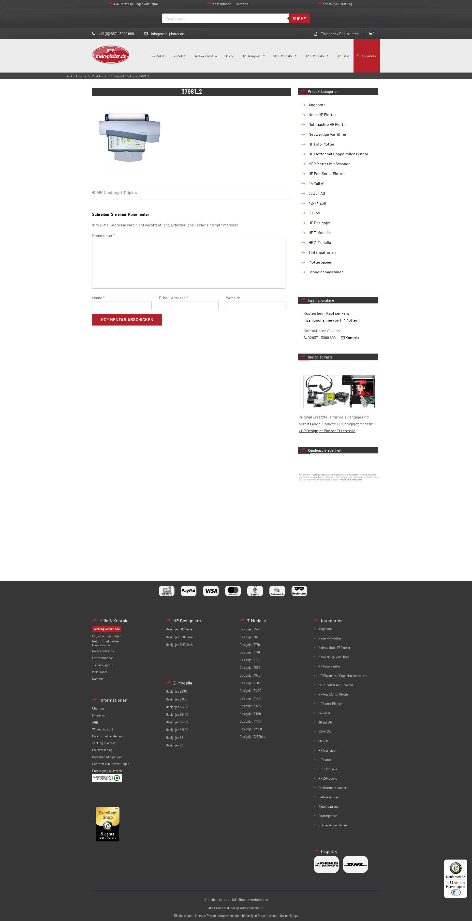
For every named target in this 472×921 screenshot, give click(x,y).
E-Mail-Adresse (173, 297)
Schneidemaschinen (326, 271)
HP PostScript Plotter (327, 173)
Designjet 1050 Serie (179, 645)
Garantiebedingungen (107, 757)
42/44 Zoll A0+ (206, 56)
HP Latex (343, 56)
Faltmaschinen (328, 797)
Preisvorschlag (102, 750)
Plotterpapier (320, 262)
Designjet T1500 (250, 706)
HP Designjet (251, 56)
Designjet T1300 (250, 698)
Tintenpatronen (322, 252)
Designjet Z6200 (177, 722)
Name (98, 297)
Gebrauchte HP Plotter (328, 124)
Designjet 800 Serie (179, 637)
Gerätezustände (103, 651)
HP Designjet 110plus (117, 192)
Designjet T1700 (250, 721)
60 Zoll (229, 56)
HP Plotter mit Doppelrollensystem (338, 153)
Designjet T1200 (250, 691)
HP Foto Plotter (322, 144)
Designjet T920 (250, 675)
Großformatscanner (332, 788)
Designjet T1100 (250, 683)
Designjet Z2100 (177, 691)
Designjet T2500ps (252, 737)
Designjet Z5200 (177, 707)
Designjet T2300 (251, 729)
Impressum (99, 715)
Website (233, 297)
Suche (299, 18)
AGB (95, 722)
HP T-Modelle (282, 56)
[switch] (456, 892)
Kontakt (97, 679)
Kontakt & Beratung (337, 4)
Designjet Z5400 (177, 714)
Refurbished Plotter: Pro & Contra (106, 643)
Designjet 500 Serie (179, 629)
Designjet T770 (250, 652)
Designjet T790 (250, 660)
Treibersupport (102, 665)
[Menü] (464, 862)
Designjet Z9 (174, 745)
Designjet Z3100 (176, 699)
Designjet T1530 (250, 714)
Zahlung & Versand (104, 743)
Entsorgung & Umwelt (107, 771)
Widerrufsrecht (102, 729)
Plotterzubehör (102, 658)
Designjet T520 (250, 629)
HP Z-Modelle (314, 56)
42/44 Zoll (317, 203)
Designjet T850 (250, 667)
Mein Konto (100, 672)
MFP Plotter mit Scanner (329, 163)
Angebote (369, 56)
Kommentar (103, 235)
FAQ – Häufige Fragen (106, 636)
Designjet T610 (249, 637)
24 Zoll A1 (158, 56)
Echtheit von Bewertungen (110, 764)
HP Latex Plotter (330, 703)
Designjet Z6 (174, 738)
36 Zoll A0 (180, 56)
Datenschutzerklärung (107, 736)
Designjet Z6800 (177, 730)
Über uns (98, 708)
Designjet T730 (250, 645)
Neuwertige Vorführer (328, 134)
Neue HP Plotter (322, 114)
